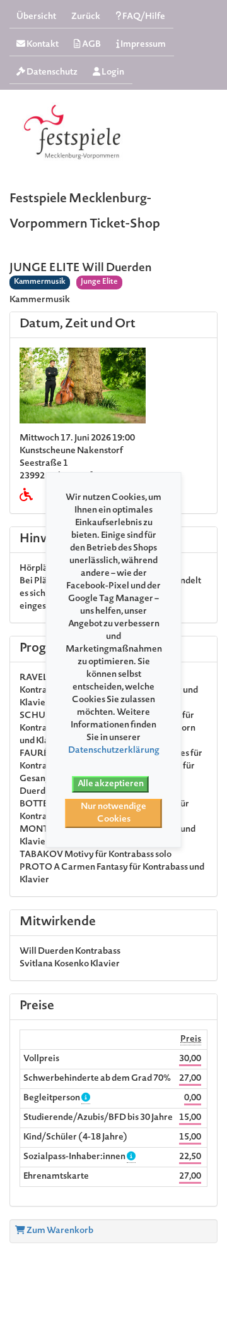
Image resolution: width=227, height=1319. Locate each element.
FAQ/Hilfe (143, 17)
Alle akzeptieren (111, 784)
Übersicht (36, 17)
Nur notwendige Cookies (113, 813)
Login (112, 73)
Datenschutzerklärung (114, 751)
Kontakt (42, 45)
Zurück (85, 17)
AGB (91, 45)
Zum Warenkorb (59, 1231)
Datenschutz (51, 73)
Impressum (142, 45)
